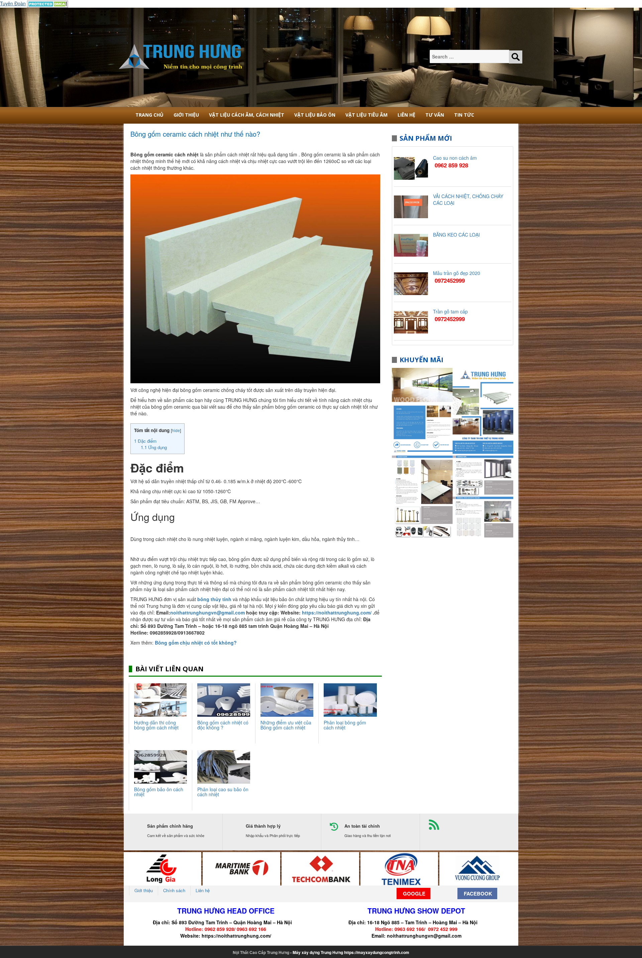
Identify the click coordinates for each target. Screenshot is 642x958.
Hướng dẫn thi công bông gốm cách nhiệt (156, 725)
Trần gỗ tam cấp (450, 311)
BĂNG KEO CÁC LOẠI (456, 234)
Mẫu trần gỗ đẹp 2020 (456, 273)
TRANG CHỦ (149, 115)
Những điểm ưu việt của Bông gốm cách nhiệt (285, 725)
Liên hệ (406, 115)
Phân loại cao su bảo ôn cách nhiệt (222, 792)
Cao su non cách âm (455, 157)
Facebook (477, 893)
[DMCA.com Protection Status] (47, 3)
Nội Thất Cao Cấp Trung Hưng (261, 952)
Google (413, 893)
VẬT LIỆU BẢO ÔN (314, 115)
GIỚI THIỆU (186, 115)
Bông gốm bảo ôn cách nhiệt (158, 792)
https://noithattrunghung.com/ (236, 935)
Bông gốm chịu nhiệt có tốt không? (196, 642)
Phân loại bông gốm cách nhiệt (345, 725)
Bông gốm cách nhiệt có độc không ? (222, 725)
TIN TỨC (464, 115)
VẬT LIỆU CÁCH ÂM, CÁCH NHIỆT (246, 115)
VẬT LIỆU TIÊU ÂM (366, 115)
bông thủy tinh (214, 599)
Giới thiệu (143, 890)
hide (176, 430)
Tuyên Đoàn (13, 3)
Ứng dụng (154, 447)
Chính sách (174, 890)
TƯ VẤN (434, 115)
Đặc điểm (145, 441)
